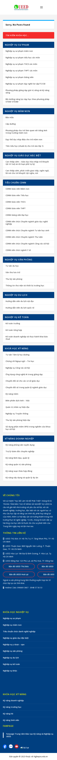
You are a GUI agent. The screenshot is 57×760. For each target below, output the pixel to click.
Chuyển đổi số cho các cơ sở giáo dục (23, 381)
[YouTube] (17, 747)
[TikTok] (24, 747)
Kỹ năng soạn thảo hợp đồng (19, 471)
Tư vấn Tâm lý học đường (17, 354)
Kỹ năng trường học (12, 707)
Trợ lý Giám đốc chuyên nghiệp (20, 451)
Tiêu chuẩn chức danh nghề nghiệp (19, 631)
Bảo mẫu (10, 117)
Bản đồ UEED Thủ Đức (19, 566)
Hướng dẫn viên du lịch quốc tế (20, 307)
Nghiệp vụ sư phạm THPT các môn (21, 70)
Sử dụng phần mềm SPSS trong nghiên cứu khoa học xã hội (28, 427)
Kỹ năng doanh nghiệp (13, 700)
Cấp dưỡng (11, 124)
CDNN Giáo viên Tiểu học (17, 195)
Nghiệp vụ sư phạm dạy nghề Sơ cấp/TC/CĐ (25, 83)
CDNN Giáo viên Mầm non (17, 189)
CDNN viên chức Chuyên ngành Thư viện (24, 237)
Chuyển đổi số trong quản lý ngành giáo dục (26, 387)
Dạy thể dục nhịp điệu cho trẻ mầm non (24, 139)
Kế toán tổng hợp (14, 330)
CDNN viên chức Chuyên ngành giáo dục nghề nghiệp (27, 222)
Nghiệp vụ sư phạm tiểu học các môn (23, 57)
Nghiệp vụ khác (10, 670)
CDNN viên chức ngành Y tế (18, 250)
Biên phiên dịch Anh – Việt (18, 400)
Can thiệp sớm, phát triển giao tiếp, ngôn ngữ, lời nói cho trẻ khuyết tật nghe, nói (27, 171)
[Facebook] (6, 747)
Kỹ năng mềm (12, 394)
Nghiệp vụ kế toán (11, 664)
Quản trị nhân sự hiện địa (17, 407)
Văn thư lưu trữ (13, 272)
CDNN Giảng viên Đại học (17, 215)
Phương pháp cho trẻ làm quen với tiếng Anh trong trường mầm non (26, 131)
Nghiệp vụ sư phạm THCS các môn (21, 64)
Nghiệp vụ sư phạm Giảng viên (20, 77)
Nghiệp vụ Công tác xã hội (18, 368)
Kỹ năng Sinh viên (11, 720)
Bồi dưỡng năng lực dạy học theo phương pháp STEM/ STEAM (27, 100)
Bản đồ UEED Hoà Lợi (18, 574)
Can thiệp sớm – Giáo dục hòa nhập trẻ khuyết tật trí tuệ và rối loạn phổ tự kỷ (27, 162)
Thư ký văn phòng (14, 279)
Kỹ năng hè (8, 713)
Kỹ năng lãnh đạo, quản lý (17, 458)
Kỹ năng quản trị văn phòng (18, 464)
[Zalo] (12, 747)
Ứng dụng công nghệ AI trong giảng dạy (24, 374)
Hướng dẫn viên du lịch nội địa (20, 301)
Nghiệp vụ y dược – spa (13, 644)
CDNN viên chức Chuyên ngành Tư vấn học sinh (27, 230)
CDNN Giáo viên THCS (15, 202)
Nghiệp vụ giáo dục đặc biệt (16, 638)
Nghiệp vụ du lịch (11, 657)
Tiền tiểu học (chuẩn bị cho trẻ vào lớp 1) (24, 146)
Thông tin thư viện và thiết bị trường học (25, 285)
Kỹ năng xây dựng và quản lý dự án (22, 477)
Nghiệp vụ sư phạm (12, 618)
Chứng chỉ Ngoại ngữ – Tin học (20, 361)
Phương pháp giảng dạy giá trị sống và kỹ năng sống (27, 91)
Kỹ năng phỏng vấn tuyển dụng (20, 445)
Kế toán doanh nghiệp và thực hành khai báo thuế (27, 337)
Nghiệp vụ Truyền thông (17, 413)
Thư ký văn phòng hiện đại (18, 420)
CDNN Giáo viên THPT (16, 208)
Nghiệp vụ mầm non (12, 625)
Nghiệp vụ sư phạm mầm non (19, 51)
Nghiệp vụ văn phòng (12, 651)
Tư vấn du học (12, 266)
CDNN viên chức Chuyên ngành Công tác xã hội (27, 243)
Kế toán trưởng (13, 323)
